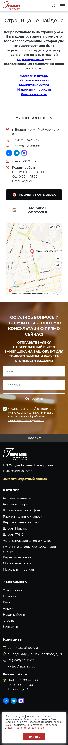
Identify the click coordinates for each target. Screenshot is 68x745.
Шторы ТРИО (13, 534)
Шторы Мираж (15, 528)
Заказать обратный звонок (25, 479)
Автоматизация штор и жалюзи (28, 541)
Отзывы (9, 620)
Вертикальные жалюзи (21, 522)
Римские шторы (16, 504)
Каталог (11, 490)
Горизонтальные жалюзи (23, 516)
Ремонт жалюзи (34, 94)
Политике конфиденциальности (27, 727)
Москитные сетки (34, 85)
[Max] (24, 153)
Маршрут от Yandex (37, 195)
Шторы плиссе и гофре (21, 510)
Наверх (32, 438)
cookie (37, 716)
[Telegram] (17, 153)
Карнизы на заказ (34, 80)
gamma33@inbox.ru (27, 161)
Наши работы (14, 614)
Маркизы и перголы (34, 89)
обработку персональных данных (26, 418)
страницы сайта (30, 59)
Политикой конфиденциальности (33, 410)
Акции (8, 608)
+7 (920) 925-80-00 (26, 146)
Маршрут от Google (37, 210)
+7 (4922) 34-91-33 (25, 140)
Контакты (10, 626)
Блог (7, 602)
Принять (34, 736)
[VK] (9, 153)
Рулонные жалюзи (17, 498)
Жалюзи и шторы (34, 76)
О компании (13, 590)
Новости (10, 596)
